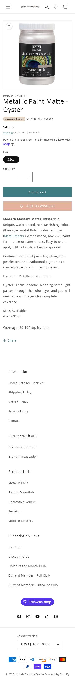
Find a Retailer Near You (26, 383)
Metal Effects (14, 236)
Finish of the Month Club (27, 566)
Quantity (9, 169)
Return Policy (18, 402)
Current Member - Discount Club (33, 585)
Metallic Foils (18, 483)
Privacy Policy (18, 411)
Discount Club (19, 557)
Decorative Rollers (22, 502)
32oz (11, 159)
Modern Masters (20, 521)
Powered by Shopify (57, 674)
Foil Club (14, 547)
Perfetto (14, 511)
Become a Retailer (22, 447)
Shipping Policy (19, 392)
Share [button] (12, 340)
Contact (14, 421)
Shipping (8, 132)
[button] (8, 6)
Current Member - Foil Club (29, 575)
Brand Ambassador (22, 457)
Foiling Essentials (21, 492)
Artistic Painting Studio (30, 674)
